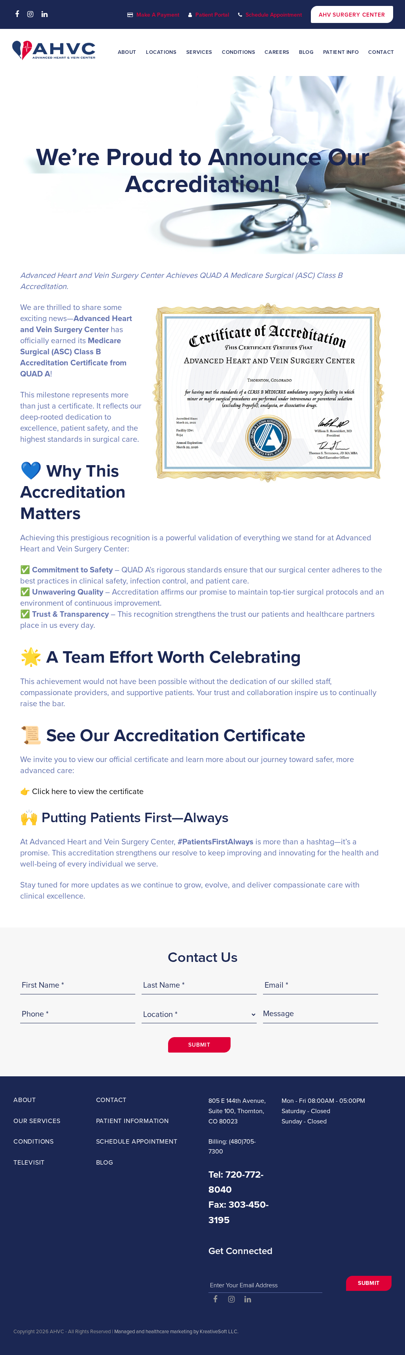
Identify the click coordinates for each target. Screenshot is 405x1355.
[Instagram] (30, 14)
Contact (111, 1100)
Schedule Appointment (274, 14)
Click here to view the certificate (88, 791)
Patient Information (132, 1121)
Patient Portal (212, 14)
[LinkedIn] (44, 14)
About (24, 1100)
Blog (104, 1163)
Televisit (29, 1163)
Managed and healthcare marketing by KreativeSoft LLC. (176, 1332)
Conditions (33, 1142)
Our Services (37, 1121)
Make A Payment (157, 14)
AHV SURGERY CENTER (352, 14)
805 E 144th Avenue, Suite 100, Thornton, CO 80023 (237, 1111)
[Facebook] (17, 14)
